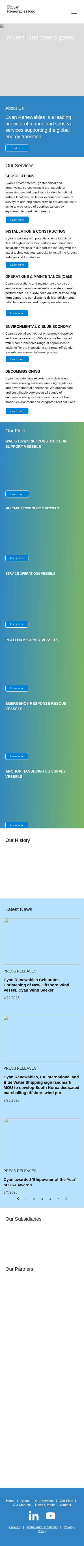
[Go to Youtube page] (50, 1515)
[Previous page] (18, 1199)
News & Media (45, 1505)
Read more (17, 148)
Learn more (17, 264)
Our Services (44, 1500)
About (25, 1500)
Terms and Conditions (42, 1527)
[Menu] (74, 12)
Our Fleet (66, 1500)
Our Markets (22, 1505)
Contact (65, 1505)
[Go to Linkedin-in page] (36, 1515)
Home (10, 1500)
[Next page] (66, 1199)
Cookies (14, 1527)
